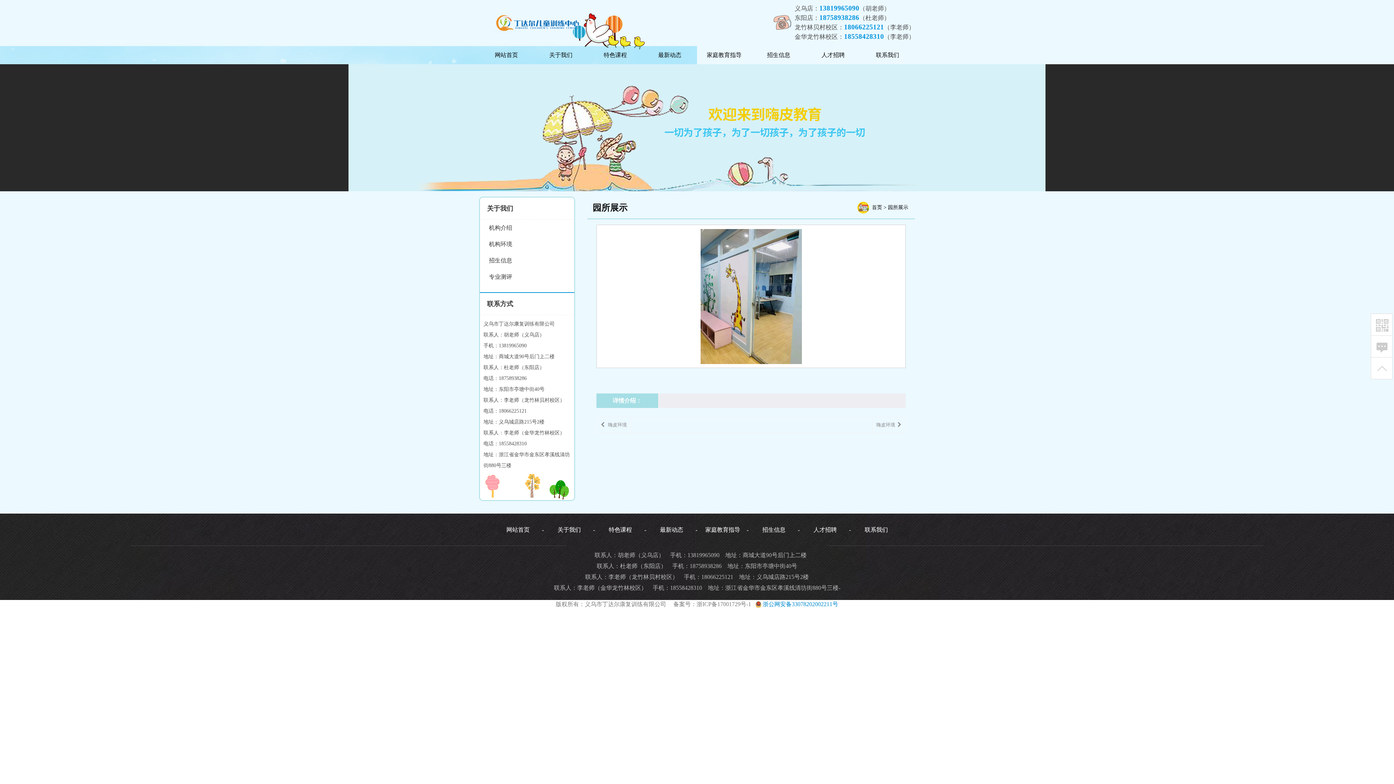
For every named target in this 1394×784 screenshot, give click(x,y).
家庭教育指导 (724, 55)
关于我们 (560, 55)
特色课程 (615, 55)
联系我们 (887, 55)
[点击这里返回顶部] (1382, 368)
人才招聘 (833, 55)
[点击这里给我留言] (1382, 347)
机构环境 (500, 244)
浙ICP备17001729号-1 (724, 604)
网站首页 (506, 55)
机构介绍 (500, 228)
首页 (877, 207)
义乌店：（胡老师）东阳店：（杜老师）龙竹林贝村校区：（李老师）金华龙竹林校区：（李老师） (855, 22)
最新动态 (669, 55)
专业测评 (500, 277)
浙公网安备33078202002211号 (799, 604)
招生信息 (778, 55)
